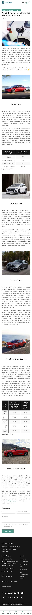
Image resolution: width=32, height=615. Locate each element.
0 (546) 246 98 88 (7, 571)
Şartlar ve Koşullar (7, 576)
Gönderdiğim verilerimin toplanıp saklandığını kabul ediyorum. (16, 525)
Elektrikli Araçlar (8, 10)
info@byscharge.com (8, 568)
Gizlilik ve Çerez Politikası (9, 581)
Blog (18, 10)
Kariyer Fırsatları (6, 586)
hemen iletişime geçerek (10, 501)
